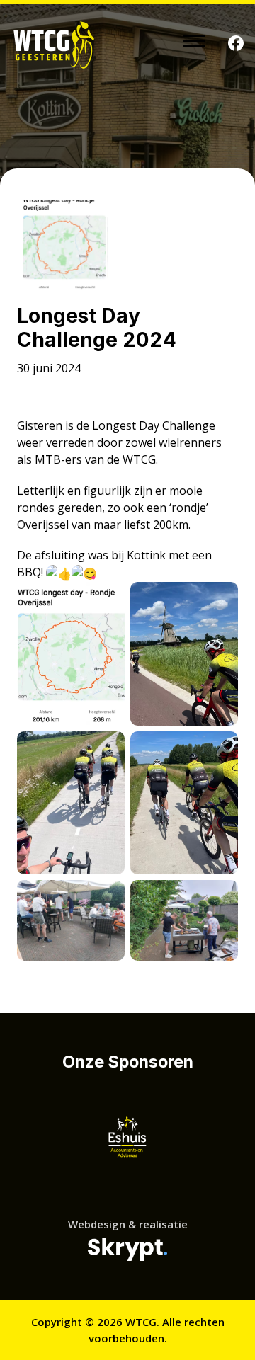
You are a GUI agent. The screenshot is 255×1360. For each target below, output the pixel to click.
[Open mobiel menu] (194, 41)
